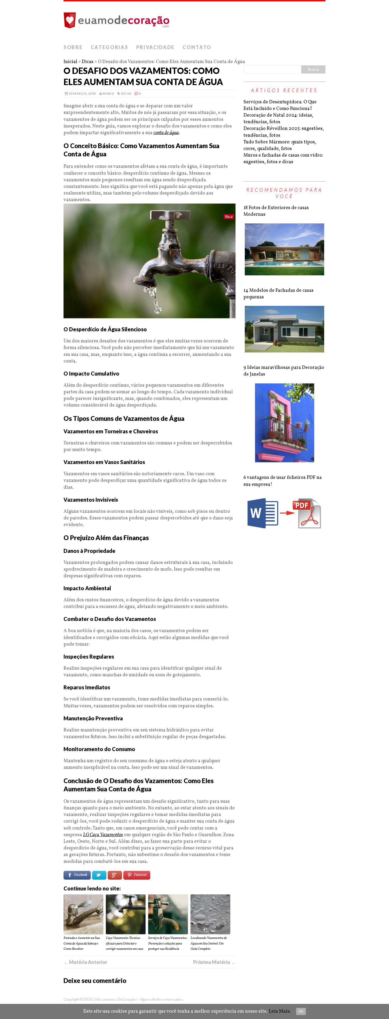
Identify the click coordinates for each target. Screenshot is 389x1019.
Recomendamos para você (284, 193)
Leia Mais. (280, 1011)
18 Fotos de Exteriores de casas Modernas (276, 211)
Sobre (73, 47)
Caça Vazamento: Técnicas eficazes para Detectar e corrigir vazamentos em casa (124, 944)
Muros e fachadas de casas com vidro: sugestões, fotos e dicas (283, 158)
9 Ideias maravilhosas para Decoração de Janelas (283, 371)
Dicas (87, 62)
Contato (197, 47)
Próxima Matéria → (214, 962)
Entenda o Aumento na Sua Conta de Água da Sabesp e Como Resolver (82, 944)
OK (301, 1011)
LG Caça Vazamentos (103, 835)
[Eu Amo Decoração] (194, 21)
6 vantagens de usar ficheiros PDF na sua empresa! (282, 481)
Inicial (70, 62)
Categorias (109, 47)
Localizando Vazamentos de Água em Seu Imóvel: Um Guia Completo (209, 944)
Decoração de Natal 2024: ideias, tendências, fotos (278, 118)
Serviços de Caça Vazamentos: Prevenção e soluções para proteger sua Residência (167, 944)
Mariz (108, 93)
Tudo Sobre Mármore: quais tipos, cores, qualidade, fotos (279, 145)
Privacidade (155, 47)
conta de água (166, 133)
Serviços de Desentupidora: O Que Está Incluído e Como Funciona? (279, 105)
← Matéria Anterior (85, 962)
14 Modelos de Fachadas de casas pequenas (278, 294)
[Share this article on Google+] (115, 875)
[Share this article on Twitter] (99, 875)
